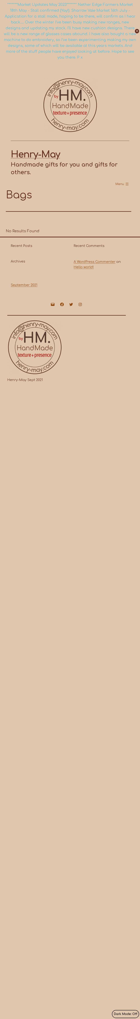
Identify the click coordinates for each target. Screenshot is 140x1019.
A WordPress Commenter (94, 262)
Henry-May (35, 154)
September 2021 (24, 285)
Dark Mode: (122, 1014)
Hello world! (84, 267)
